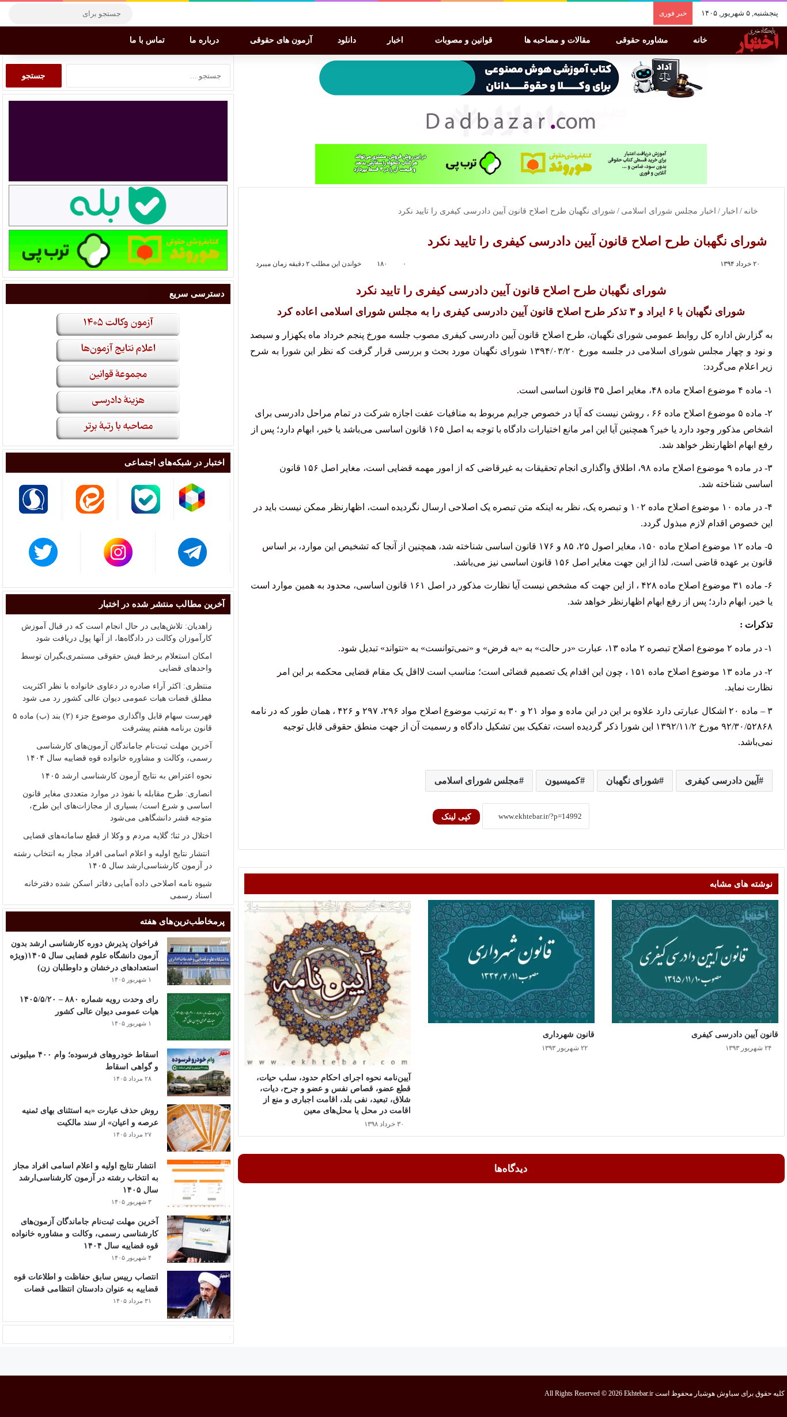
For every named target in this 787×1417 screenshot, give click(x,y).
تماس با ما (148, 40)
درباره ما (205, 40)
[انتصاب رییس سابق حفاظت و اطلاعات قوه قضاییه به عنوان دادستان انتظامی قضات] (198, 1295)
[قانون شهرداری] (511, 962)
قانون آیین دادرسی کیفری (734, 1034)
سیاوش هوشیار (716, 1393)
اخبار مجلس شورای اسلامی (668, 211)
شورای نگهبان (632, 780)
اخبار (396, 40)
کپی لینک (456, 816)
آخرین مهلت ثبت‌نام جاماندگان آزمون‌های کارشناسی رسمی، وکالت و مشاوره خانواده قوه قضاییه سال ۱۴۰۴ (85, 1233)
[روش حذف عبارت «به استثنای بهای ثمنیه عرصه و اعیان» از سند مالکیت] (198, 1128)
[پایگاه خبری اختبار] (757, 40)
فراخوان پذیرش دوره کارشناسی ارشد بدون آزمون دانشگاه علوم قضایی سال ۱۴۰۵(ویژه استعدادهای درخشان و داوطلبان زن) (84, 955)
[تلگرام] (147, 13)
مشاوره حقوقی (643, 40)
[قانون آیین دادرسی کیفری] (695, 962)
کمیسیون (562, 780)
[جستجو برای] (20, 13)
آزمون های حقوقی (282, 40)
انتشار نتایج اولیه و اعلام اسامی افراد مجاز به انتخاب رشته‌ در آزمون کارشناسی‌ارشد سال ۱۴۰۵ (85, 1177)
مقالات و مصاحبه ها (558, 40)
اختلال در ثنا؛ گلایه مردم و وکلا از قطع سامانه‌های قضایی (117, 835)
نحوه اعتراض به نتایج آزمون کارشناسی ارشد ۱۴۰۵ (126, 776)
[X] (181, 13)
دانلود (348, 40)
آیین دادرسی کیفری (722, 780)
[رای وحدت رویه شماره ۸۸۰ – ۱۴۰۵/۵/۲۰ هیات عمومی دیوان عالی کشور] (198, 1017)
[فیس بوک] (198, 13)
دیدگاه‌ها (511, 1168)
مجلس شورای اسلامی (476, 780)
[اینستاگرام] (164, 13)
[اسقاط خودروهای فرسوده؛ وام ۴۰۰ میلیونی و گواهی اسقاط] (198, 1072)
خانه (701, 40)
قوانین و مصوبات (465, 40)
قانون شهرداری (569, 1034)
